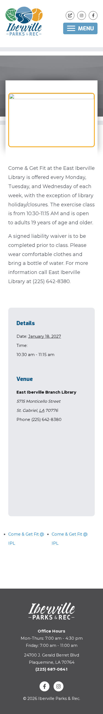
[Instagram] (58, 686)
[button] (70, 15)
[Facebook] (44, 686)
